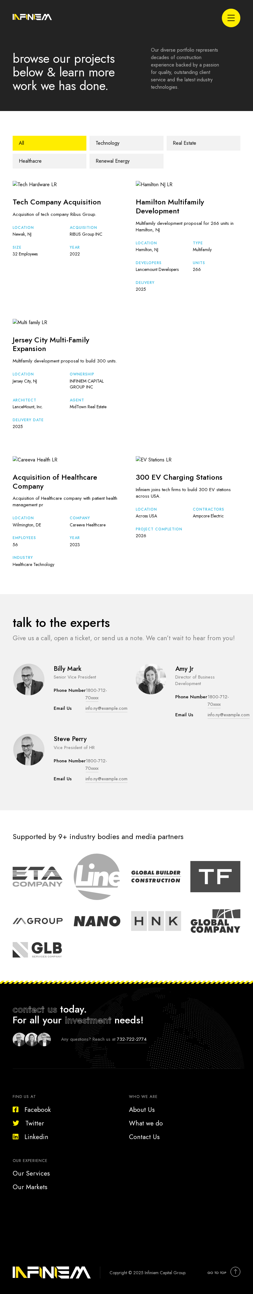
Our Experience (30, 1160)
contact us (35, 1009)
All (21, 143)
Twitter (34, 1123)
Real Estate (184, 143)
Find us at (24, 1096)
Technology (107, 143)
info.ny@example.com (106, 708)
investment (88, 1020)
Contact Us (144, 1137)
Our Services (31, 1173)
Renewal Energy (113, 161)
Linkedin (36, 1137)
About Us (142, 1109)
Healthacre (30, 161)
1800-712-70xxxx (96, 694)
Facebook (37, 1109)
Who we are (143, 1096)
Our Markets (30, 1187)
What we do (146, 1123)
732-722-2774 (132, 1039)
